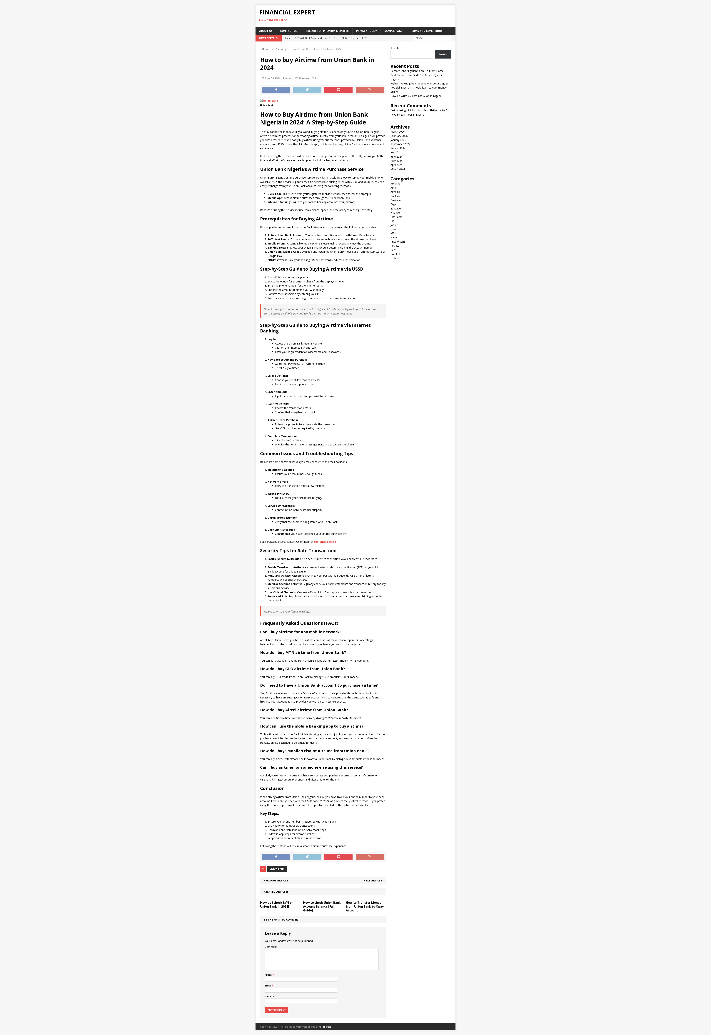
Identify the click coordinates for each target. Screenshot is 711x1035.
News (393, 237)
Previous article (276, 880)
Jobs (393, 225)
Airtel (393, 187)
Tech (393, 250)
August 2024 (397, 148)
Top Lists (396, 254)
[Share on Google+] (370, 90)
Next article (372, 880)
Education (396, 208)
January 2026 (398, 140)
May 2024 (396, 160)
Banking (304, 78)
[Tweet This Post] (307, 90)
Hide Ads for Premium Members (327, 31)
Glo (392, 221)
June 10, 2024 (272, 78)
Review (394, 245)
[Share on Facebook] (276, 90)
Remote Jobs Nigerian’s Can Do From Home (417, 71)
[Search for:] (432, 38)
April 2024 (396, 165)
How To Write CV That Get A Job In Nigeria (416, 96)
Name (269, 974)
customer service (325, 541)
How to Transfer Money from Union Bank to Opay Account (365, 906)
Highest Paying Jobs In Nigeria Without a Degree (419, 83)
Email (268, 985)
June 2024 (396, 156)
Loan (393, 229)
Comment (271, 947)
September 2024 (400, 144)
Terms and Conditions (426, 31)
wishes (394, 258)
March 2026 (397, 131)
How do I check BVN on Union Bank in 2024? (276, 904)
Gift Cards (396, 217)
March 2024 (397, 169)
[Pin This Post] (338, 90)
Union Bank (277, 868)
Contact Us (288, 31)
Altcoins (395, 192)
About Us (266, 31)
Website (269, 996)
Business (395, 200)
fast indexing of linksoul (404, 110)
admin (289, 78)
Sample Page (393, 31)
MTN (393, 233)
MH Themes (325, 1026)
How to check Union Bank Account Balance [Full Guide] (322, 906)
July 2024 (395, 152)
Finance (395, 212)
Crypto (394, 204)
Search (394, 48)
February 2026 (399, 136)
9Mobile (395, 183)
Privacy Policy (366, 31)
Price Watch (397, 241)
